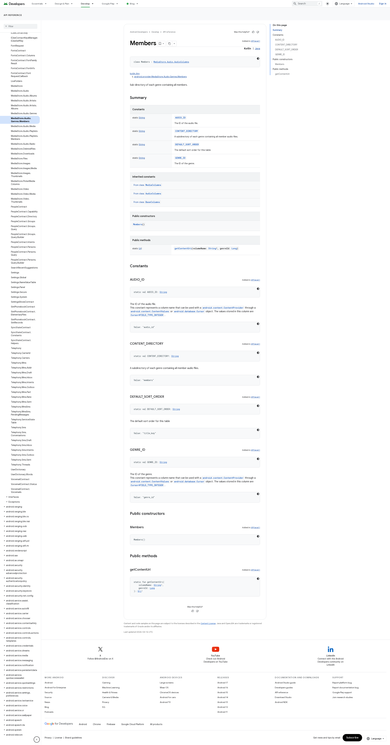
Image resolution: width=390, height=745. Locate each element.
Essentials (37, 3)
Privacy (105, 702)
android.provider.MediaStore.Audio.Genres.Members (160, 76)
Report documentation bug (345, 687)
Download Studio (283, 697)
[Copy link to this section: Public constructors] (168, 514)
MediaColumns (153, 185)
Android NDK (281, 702)
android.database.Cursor (189, 311)
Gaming (106, 682)
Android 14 (222, 697)
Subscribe (352, 737)
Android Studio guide (285, 682)
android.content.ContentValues (150, 311)
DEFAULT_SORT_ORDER (187, 144)
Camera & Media (110, 697)
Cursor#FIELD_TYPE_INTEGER (147, 315)
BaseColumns (152, 202)
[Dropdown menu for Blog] (139, 3)
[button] (20, 497)
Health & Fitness (109, 692)
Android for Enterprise (55, 687)
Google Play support (342, 692)
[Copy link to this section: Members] (147, 527)
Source (48, 697)
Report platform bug (342, 682)
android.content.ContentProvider (223, 307)
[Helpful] (253, 32)
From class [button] (147, 185)
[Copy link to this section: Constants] (151, 266)
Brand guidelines (73, 737)
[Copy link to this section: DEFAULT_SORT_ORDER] (167, 397)
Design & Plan (62, 3)
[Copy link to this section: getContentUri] (154, 570)
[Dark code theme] (258, 58)
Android (49, 682)
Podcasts (49, 712)
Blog (132, 3)
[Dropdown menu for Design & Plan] (73, 3)
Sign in (382, 3)
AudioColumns (153, 193)
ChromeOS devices (169, 692)
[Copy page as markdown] (169, 43)
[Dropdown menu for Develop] (94, 3)
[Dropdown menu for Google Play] (118, 3)
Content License (208, 623)
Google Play (108, 3)
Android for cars (168, 697)
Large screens (166, 682)
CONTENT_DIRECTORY (186, 131)
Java (257, 48)
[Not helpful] (257, 32)
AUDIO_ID (180, 117)
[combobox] (307, 3)
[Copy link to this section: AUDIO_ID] (147, 280)
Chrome (97, 724)
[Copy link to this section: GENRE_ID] (148, 450)
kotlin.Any (135, 73)
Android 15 (222, 692)
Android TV (165, 702)
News (47, 702)
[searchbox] (20, 26)
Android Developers (139, 32)
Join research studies (342, 697)
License (58, 737)
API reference (13, 15)
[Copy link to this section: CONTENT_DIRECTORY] (166, 344)
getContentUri (183, 248)
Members (137, 224)
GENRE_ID (180, 157)
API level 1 (255, 41)
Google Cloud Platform (132, 724)
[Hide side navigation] (37, 739)
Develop (85, 3)
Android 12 (222, 707)
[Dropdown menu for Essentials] (47, 3)
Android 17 (222, 682)
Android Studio (366, 3)
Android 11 (222, 712)
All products (156, 724)
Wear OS (164, 687)
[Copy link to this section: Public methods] (160, 556)
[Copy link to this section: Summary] (150, 98)
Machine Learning (111, 687)
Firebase (111, 724)
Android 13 (222, 702)
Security (49, 692)
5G (103, 707)
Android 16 (222, 687)
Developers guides (284, 687)
